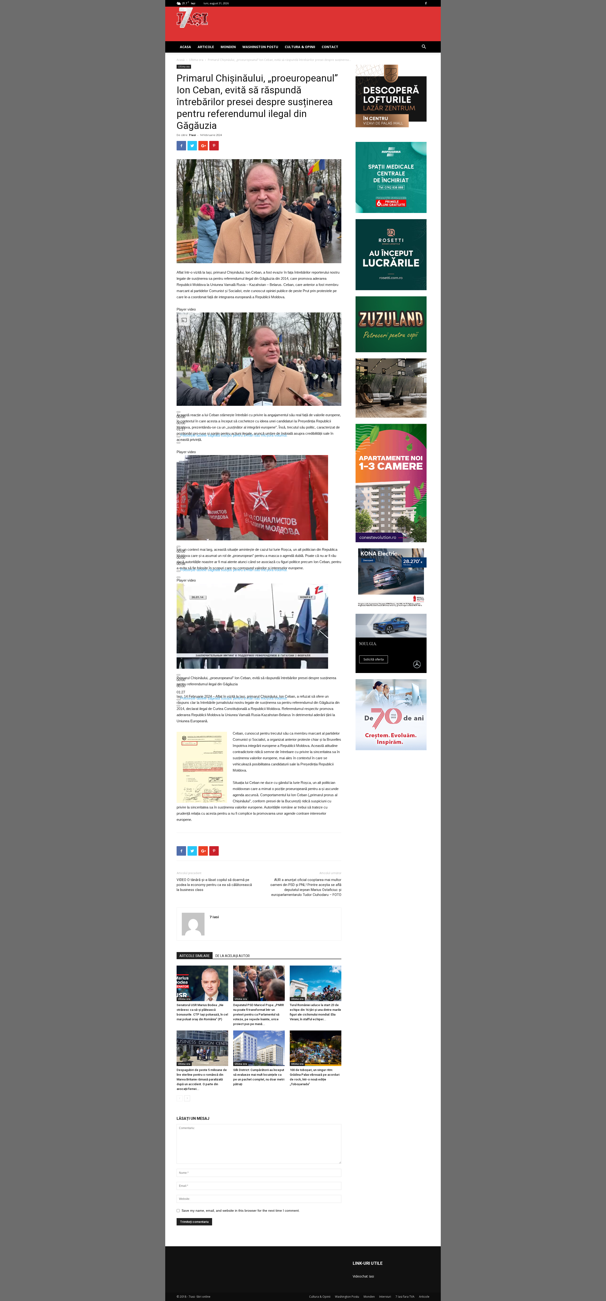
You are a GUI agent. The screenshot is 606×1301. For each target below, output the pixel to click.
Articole (206, 47)
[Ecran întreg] (178, 442)
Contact (330, 47)
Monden (228, 47)
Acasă (181, 60)
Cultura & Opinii (300, 47)
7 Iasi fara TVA (405, 1297)
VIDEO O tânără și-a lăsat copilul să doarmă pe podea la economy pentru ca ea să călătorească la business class (214, 885)
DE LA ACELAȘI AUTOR (232, 956)
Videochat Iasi (363, 1276)
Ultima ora (196, 60)
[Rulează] (178, 412)
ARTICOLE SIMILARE (194, 956)
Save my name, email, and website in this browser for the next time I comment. (241, 1210)
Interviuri (385, 1297)
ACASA (185, 47)
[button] (423, 47)
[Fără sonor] (178, 436)
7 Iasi (192, 135)
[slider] (181, 423)
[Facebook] (425, 3)
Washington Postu (260, 47)
